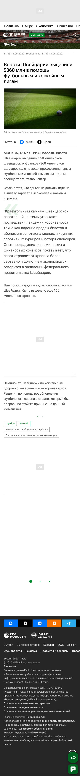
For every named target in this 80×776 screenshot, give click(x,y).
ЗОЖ (60, 644)
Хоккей (24, 423)
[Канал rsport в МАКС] (11, 623)
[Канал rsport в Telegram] (69, 623)
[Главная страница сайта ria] (4, 35)
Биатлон (48, 644)
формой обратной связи (38, 728)
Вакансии (10, 666)
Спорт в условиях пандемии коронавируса (31, 435)
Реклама (31, 651)
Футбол (10, 423)
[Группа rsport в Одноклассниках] (54, 623)
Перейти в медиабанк (55, 132)
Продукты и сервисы (54, 651)
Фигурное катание (28, 644)
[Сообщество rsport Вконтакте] (40, 623)
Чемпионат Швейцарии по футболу (27, 429)
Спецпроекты (13, 651)
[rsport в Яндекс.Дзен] (25, 623)
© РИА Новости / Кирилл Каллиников (23, 132)
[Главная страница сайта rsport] (22, 35)
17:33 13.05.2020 (14, 53)
